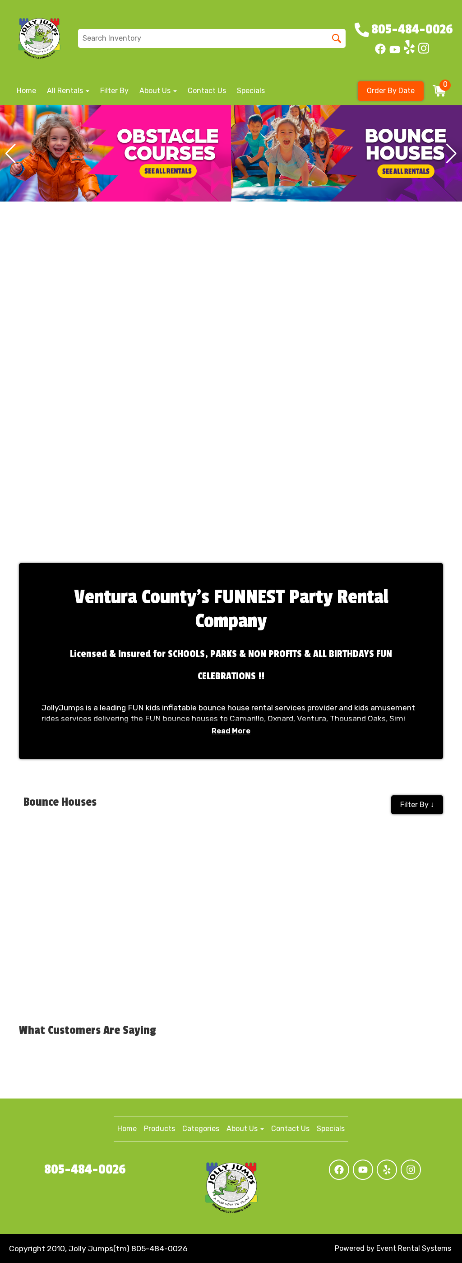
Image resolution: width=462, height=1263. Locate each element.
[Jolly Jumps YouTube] (394, 51)
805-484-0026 (85, 1169)
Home (26, 90)
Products (159, 1128)
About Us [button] (155, 90)
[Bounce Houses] (115, 153)
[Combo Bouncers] (346, 153)
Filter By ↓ (417, 804)
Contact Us (207, 90)
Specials (251, 90)
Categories (200, 1128)
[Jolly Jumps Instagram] (423, 51)
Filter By (114, 90)
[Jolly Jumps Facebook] (380, 51)
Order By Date (391, 90)
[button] (11, 154)
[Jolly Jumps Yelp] (409, 51)
